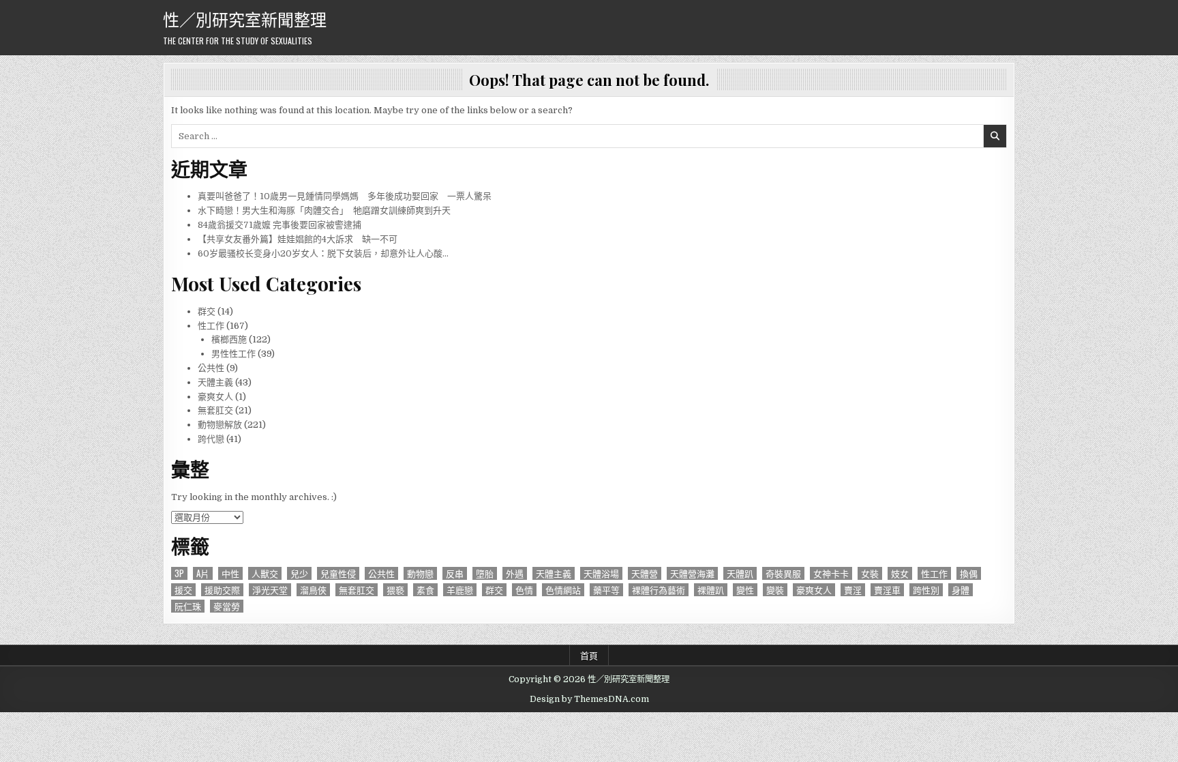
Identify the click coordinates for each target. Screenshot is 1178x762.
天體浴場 (601, 573)
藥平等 (606, 589)
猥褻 (395, 589)
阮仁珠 (188, 606)
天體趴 (740, 573)
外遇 (515, 573)
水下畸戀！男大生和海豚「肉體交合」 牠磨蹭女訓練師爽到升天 (324, 210)
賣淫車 (887, 589)
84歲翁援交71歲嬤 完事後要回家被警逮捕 (279, 225)
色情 (524, 589)
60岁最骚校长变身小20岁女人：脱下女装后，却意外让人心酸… (323, 253)
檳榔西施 (229, 339)
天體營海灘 (692, 573)
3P (179, 573)
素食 (425, 589)
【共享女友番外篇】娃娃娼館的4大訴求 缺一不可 (297, 239)
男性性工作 (233, 354)
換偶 (969, 573)
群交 (206, 311)
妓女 (900, 573)
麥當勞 (226, 606)
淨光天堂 (270, 589)
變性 (745, 589)
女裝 (870, 573)
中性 (230, 573)
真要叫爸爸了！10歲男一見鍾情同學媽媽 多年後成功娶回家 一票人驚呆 (345, 196)
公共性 (211, 368)
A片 (202, 573)
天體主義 (215, 382)
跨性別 (926, 589)
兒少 (299, 573)
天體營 (644, 573)
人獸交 (265, 573)
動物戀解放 (220, 425)
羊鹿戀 (460, 589)
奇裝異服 (783, 573)
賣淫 (853, 589)
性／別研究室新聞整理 (245, 18)
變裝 (775, 589)
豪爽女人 (215, 397)
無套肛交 (215, 410)
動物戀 (420, 573)
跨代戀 (211, 439)
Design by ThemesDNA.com (589, 699)
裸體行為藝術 (658, 589)
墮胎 (485, 573)
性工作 (211, 326)
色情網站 (563, 589)
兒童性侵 (338, 573)
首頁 (589, 655)
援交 (183, 589)
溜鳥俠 (313, 589)
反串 (455, 573)
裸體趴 (710, 589)
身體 (960, 589)
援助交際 (222, 589)
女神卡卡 (831, 573)
